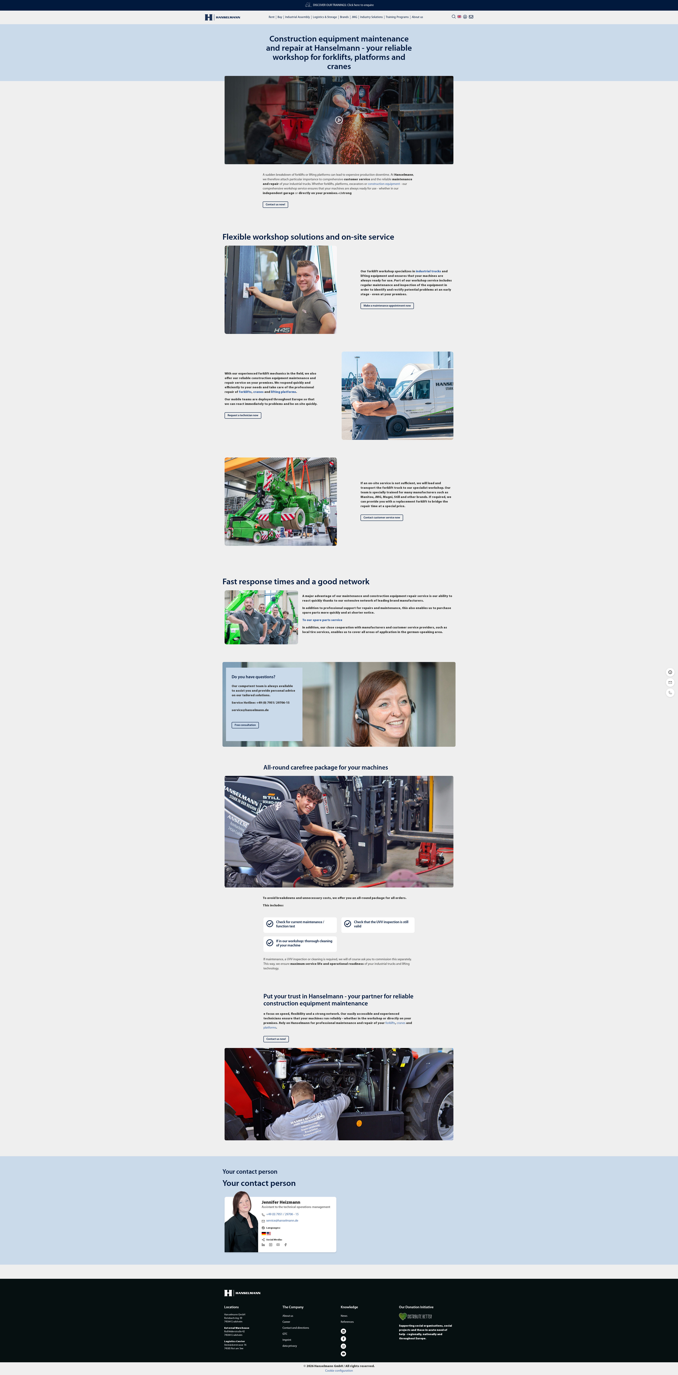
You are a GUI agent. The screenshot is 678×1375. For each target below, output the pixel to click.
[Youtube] (343, 1353)
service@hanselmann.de (282, 1220)
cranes (401, 1023)
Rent (272, 17)
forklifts (390, 1023)
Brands (344, 17)
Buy (280, 17)
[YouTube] (279, 1246)
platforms (269, 1027)
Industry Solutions (371, 17)
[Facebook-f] (343, 1338)
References (347, 1322)
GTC (284, 1334)
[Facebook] (287, 1246)
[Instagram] (272, 1246)
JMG (354, 17)
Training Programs (397, 17)
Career (286, 1322)
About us (417, 17)
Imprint (286, 1340)
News (344, 1316)
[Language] (459, 16)
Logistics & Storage (325, 17)
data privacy (289, 1346)
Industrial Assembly (297, 17)
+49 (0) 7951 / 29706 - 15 (282, 1214)
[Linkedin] (343, 1331)
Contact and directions (295, 1328)
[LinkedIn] (264, 1246)
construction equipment (384, 184)
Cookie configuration (339, 1371)
